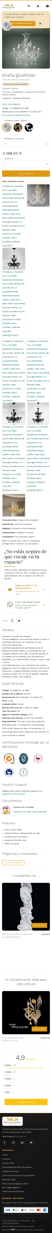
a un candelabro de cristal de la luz (12, 1039)
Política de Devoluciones (13, 1191)
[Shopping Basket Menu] (47, 5)
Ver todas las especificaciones (16, 115)
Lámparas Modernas (21, 98)
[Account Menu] (38, 5)
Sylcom (14, 88)
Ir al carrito (26, 174)
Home (5, 1155)
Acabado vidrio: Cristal (16, 121)
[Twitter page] (31, 1142)
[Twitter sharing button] (19, 620)
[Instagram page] (13, 1142)
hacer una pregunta (11, 104)
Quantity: (9, 159)
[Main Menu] (29, 5)
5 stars (10, 1065)
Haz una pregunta (13, 863)
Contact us (21, 1136)
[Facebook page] (4, 1142)
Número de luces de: (14, 139)
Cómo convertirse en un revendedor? (18, 1175)
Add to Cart (39, 925)
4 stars (10, 1072)
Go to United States (22, 23)
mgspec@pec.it (13, 1187)
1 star (8, 1092)
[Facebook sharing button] (12, 620)
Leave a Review (26, 1102)
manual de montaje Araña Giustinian (30, 812)
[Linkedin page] (22, 1142)
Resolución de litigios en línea (15, 1184)
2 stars (9, 1085)
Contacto (6, 1159)
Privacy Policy (8, 1163)
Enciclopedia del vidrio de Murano (17, 1167)
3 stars (9, 1079)
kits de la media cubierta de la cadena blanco (17, 935)
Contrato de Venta (10, 1171)
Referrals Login (9, 1180)
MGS (37, 1230)
